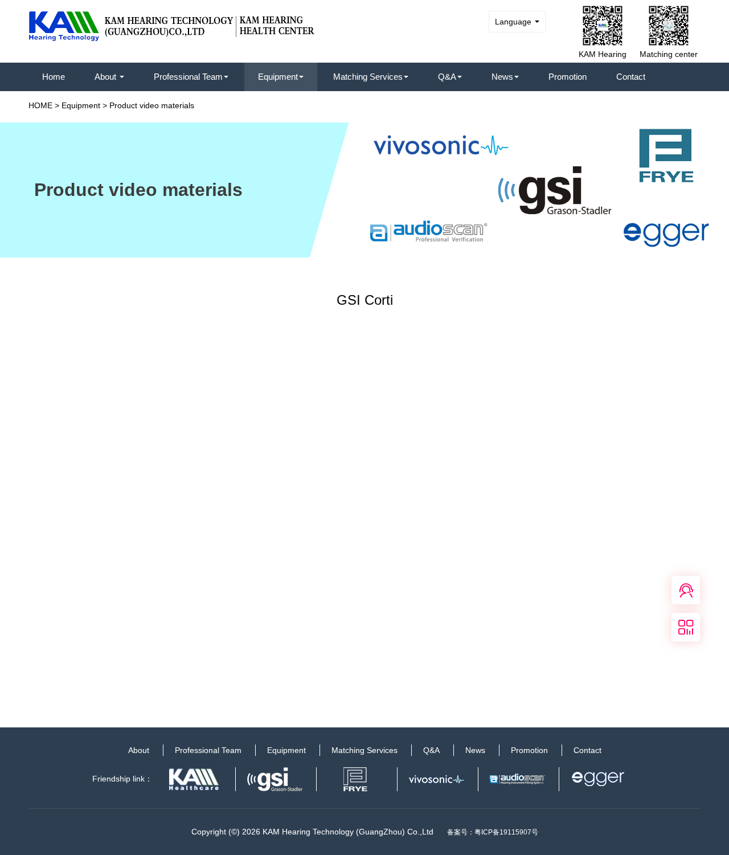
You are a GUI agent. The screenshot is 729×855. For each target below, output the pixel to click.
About (106, 76)
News (502, 76)
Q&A (447, 76)
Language (514, 21)
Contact (630, 76)
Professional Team (188, 76)
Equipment (278, 76)
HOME (40, 105)
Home (53, 76)
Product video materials (151, 105)
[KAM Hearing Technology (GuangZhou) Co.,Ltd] (172, 22)
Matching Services (368, 76)
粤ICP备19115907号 (506, 832)
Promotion (567, 76)
